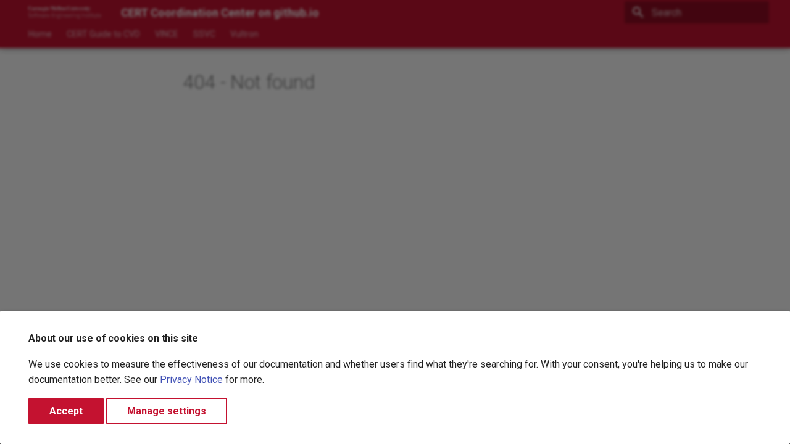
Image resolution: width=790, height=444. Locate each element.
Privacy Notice (191, 379)
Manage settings (166, 411)
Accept (66, 411)
